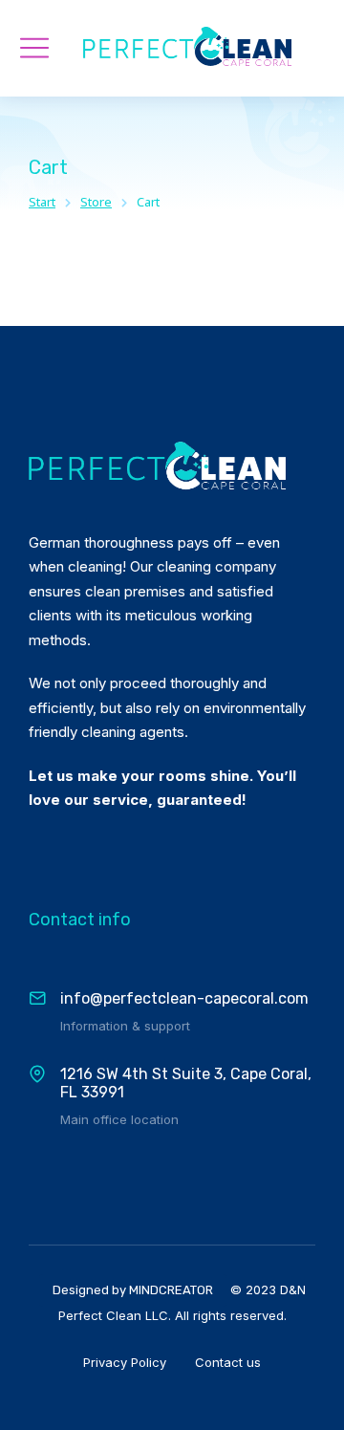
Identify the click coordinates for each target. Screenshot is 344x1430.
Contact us (228, 1362)
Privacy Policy (124, 1362)
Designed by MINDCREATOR (133, 1290)
